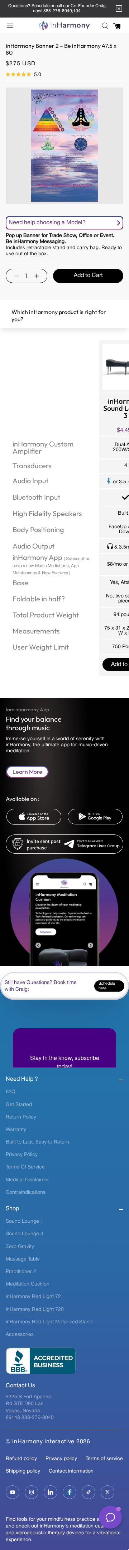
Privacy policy (61, 1458)
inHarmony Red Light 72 (33, 1296)
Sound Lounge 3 (24, 1234)
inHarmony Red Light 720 (35, 1309)
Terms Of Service (25, 1167)
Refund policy (21, 1458)
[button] (12, 26)
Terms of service (104, 1458)
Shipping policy (23, 1471)
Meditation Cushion (27, 1284)
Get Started (19, 1104)
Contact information (71, 1471)
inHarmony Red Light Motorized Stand (49, 1322)
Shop (12, 1208)
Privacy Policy (22, 1154)
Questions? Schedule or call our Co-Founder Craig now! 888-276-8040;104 (57, 8)
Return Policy (21, 1117)
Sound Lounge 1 (24, 1221)
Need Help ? (22, 1079)
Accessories (20, 1334)
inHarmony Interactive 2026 (51, 1441)
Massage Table (23, 1259)
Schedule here (107, 986)
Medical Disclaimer (27, 1180)
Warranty (16, 1129)
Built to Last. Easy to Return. (38, 1142)
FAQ (10, 1092)
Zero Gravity (20, 1246)
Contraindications (26, 1192)
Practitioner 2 (21, 1271)
